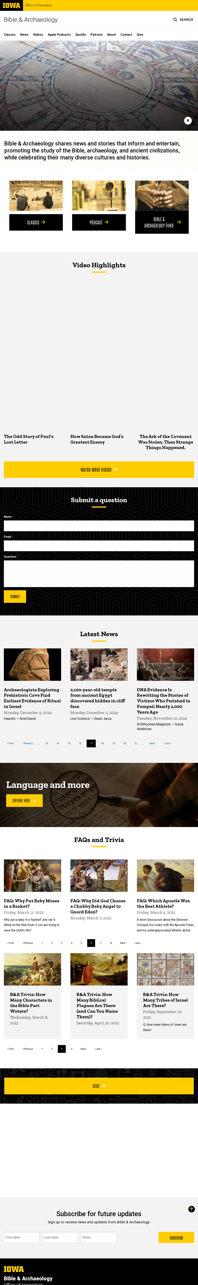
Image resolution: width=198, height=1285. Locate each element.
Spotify (80, 34)
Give (140, 34)
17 (93, 744)
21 (137, 743)
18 (104, 743)
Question (10, 556)
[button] (183, 19)
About (111, 34)
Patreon (96, 34)
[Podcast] (99, 196)
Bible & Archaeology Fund (159, 222)
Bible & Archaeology (31, 19)
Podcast (96, 222)
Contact (126, 34)
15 (70, 743)
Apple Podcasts (59, 34)
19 (115, 743)
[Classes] (36, 196)
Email (7, 536)
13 (48, 743)
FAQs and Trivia (99, 840)
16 (81, 743)
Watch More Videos (96, 469)
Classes (10, 34)
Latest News (99, 634)
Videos (38, 34)
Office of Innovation (38, 5)
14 (59, 743)
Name (8, 516)
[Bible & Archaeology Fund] (162, 196)
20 (126, 743)
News (24, 34)
